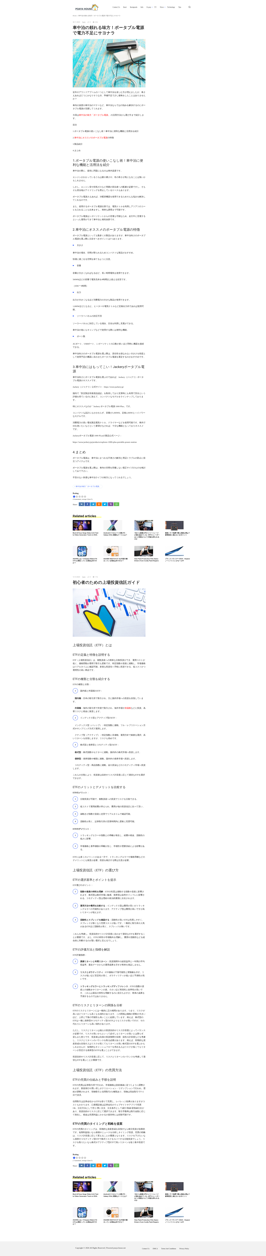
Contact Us (116, 7)
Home (75, 15)
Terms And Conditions (168, 1249)
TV (155, 7)
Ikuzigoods (133, 7)
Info (142, 7)
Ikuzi (125, 7)
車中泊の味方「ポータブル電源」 (94, 115)
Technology (171, 7)
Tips (179, 7)
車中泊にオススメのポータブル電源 (91, 137)
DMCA (155, 1249)
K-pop (149, 7)
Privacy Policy (184, 1249)
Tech (83, 22)
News (162, 7)
